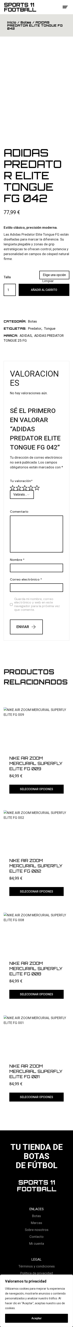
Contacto (36, 1237)
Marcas (36, 1223)
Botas (32, 321)
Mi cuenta (36, 1243)
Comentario (19, 512)
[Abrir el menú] (65, 7)
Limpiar (48, 281)
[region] (36, 1301)
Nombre (17, 560)
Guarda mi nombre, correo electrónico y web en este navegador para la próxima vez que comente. (37, 604)
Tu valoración (21, 481)
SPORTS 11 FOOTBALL (36, 1186)
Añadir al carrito (44, 289)
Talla (7, 277)
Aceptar (36, 1318)
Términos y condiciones (36, 1266)
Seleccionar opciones (36, 789)
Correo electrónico (26, 579)
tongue (49, 328)
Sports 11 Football (20, 7)
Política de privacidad (36, 1273)
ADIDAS (26, 336)
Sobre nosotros (36, 1230)
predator (34, 328)
